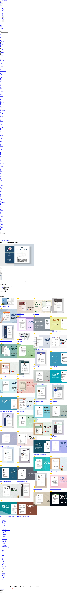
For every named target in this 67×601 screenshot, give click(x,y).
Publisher (3, 560)
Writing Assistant (4, 521)
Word (2, 558)
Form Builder (3, 523)
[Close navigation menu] (1, 5)
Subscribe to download (3, 284)
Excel (2, 559)
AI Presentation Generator (5, 533)
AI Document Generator (5, 531)
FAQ (2, 579)
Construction (3, 553)
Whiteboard (3, 522)
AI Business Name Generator (5, 547)
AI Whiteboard (4, 534)
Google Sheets (3, 562)
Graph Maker (3, 525)
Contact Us (3, 574)
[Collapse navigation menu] (1, 31)
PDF (2, 564)
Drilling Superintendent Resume (6, 240)
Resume (3, 237)
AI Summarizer (4, 545)
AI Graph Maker (4, 536)
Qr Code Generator (4, 539)
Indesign (3, 568)
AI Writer (3, 532)
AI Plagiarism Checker (4, 546)
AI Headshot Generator (5, 540)
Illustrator (3, 567)
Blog (2, 578)
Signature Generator (4, 542)
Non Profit (3, 555)
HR (2, 552)
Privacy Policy (3, 575)
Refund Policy (3, 576)
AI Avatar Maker (4, 543)
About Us (3, 572)
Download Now (2, 589)
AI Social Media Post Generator (6, 530)
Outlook (3, 561)
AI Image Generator (4, 528)
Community (3, 573)
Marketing (3, 550)
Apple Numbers (4, 565)
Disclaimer (3, 577)
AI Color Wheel (4, 541)
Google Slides (3, 563)
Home (2, 234)
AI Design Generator (4, 529)
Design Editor (3, 520)
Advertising (3, 551)
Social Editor (3, 524)
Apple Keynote (4, 566)
